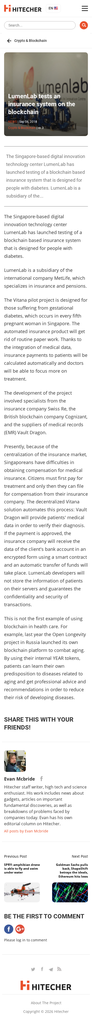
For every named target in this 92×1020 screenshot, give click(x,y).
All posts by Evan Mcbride (26, 831)
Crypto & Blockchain (30, 41)
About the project (46, 1002)
